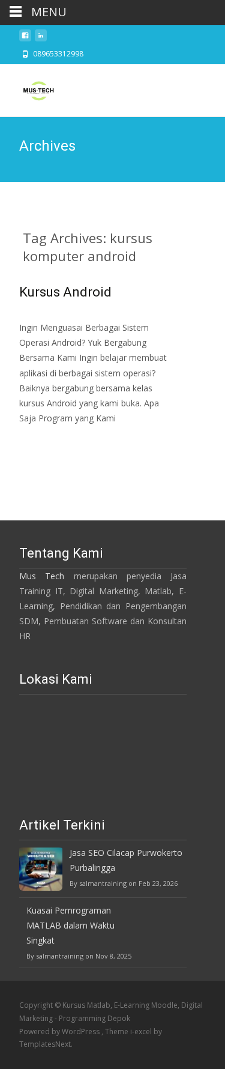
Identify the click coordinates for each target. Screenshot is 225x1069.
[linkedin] (41, 38)
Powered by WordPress (60, 1031)
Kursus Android (65, 292)
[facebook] (25, 38)
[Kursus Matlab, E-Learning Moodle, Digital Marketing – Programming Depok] (29, 88)
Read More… (46, 440)
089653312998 (58, 54)
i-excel (142, 1031)
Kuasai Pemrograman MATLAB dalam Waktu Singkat (70, 925)
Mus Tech (41, 576)
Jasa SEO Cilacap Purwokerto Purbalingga (126, 860)
